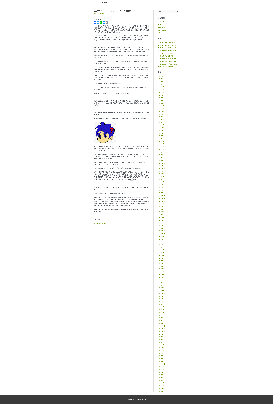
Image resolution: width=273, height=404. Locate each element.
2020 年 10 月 (161, 266)
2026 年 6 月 (161, 81)
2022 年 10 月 (161, 201)
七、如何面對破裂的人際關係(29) (167, 58)
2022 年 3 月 (161, 220)
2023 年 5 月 (161, 182)
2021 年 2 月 (161, 255)
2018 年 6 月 (161, 342)
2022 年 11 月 (161, 198)
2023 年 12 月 (161, 163)
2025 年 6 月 (161, 114)
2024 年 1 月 (161, 160)
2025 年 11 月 (161, 100)
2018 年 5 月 (161, 345)
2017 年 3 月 (161, 383)
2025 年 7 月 (161, 111)
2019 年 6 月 (161, 309)
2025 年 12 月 (161, 98)
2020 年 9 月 (161, 269)
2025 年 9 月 (161, 106)
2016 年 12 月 (161, 391)
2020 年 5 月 (161, 280)
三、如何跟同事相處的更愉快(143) (167, 48)
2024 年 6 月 (161, 147)
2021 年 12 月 (161, 228)
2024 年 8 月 (161, 141)
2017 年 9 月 (161, 367)
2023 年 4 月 (161, 185)
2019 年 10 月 (161, 299)
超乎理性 (160, 24)
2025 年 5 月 (161, 117)
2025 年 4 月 (161, 119)
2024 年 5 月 (161, 149)
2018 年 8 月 (161, 337)
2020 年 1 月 (161, 290)
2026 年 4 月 (161, 87)
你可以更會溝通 (100, 2)
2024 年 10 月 (161, 136)
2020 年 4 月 (161, 282)
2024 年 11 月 (161, 133)
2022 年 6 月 (161, 212)
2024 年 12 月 (161, 130)
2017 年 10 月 (161, 364)
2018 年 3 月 (161, 350)
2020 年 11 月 (161, 263)
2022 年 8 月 (161, 206)
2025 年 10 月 (161, 103)
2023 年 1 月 (161, 193)
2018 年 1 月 (161, 356)
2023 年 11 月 (161, 166)
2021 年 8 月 (161, 239)
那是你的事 (161, 22)
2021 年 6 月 (161, 244)
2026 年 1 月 (161, 95)
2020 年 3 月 (161, 285)
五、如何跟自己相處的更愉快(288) (167, 53)
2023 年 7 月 (161, 176)
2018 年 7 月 (161, 339)
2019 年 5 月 (161, 312)
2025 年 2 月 (161, 125)
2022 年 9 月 (161, 204)
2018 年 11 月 (161, 329)
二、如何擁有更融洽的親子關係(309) (168, 45)
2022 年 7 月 (161, 209)
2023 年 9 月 (161, 171)
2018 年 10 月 (161, 331)
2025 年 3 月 (161, 122)
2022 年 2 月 (161, 223)
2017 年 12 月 (161, 358)
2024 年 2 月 (161, 157)
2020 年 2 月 (161, 288)
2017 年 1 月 (161, 388)
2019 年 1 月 (161, 323)
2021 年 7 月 (161, 242)
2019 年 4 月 (161, 315)
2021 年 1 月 (161, 258)
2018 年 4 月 (161, 348)
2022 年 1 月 (161, 225)
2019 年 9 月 (161, 301)
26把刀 (160, 33)
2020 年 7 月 (161, 274)
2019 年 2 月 (161, 320)
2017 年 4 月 (161, 380)
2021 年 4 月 (161, 250)
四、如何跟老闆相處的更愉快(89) (167, 50)
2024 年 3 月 (161, 155)
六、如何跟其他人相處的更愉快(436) (168, 56)
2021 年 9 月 (161, 236)
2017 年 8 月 (161, 369)
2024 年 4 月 (161, 152)
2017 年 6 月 (161, 375)
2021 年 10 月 (161, 233)
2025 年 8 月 (161, 109)
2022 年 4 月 (161, 217)
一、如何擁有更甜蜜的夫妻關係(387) (168, 42)
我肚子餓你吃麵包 (162, 30)
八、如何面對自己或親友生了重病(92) (168, 61)
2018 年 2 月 (161, 353)
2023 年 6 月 (161, 179)
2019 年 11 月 (161, 296)
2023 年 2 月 (161, 190)
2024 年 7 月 (161, 144)
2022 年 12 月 (161, 195)
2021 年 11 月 (161, 231)
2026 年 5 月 (161, 84)
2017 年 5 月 (161, 377)
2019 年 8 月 (161, 304)
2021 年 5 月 (161, 247)
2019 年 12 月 (161, 293)
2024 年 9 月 (161, 138)
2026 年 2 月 (161, 92)
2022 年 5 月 (161, 214)
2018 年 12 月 (161, 326)
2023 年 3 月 (161, 187)
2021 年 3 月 (161, 252)
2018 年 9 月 (161, 334)
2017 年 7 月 (161, 372)
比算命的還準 (161, 27)
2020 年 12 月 (161, 261)
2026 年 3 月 (161, 90)
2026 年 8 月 (161, 76)
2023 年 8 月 (161, 174)
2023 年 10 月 (161, 168)
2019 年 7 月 (161, 307)
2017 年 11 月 (161, 361)
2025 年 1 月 (161, 128)
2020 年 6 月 (161, 277)
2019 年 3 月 (161, 318)
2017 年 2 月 (161, 386)
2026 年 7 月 (161, 79)
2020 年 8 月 (161, 272)
